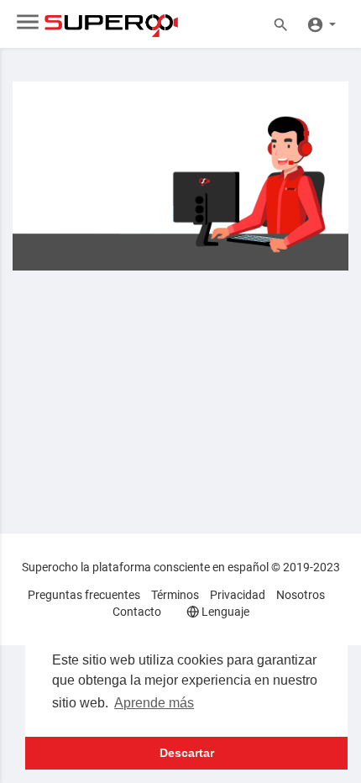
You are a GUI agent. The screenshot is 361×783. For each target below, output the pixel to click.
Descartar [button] (187, 752)
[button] (321, 23)
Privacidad (237, 595)
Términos (175, 595)
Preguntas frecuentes (84, 595)
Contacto (136, 611)
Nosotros (300, 595)
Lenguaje (224, 611)
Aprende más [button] (154, 703)
